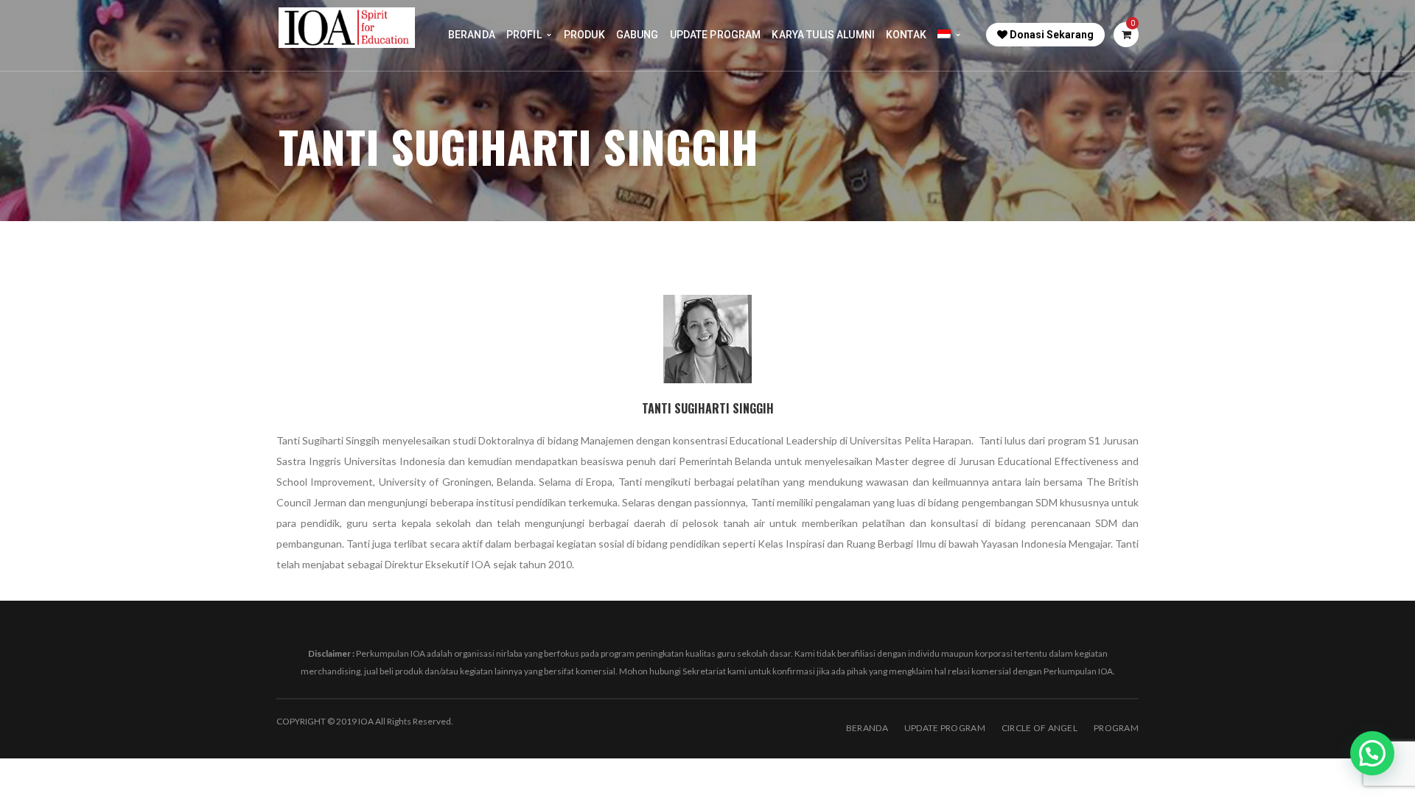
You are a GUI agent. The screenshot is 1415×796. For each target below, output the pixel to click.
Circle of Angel (1039, 727)
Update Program (944, 727)
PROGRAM (1116, 727)
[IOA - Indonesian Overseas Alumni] (347, 26)
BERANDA (867, 727)
